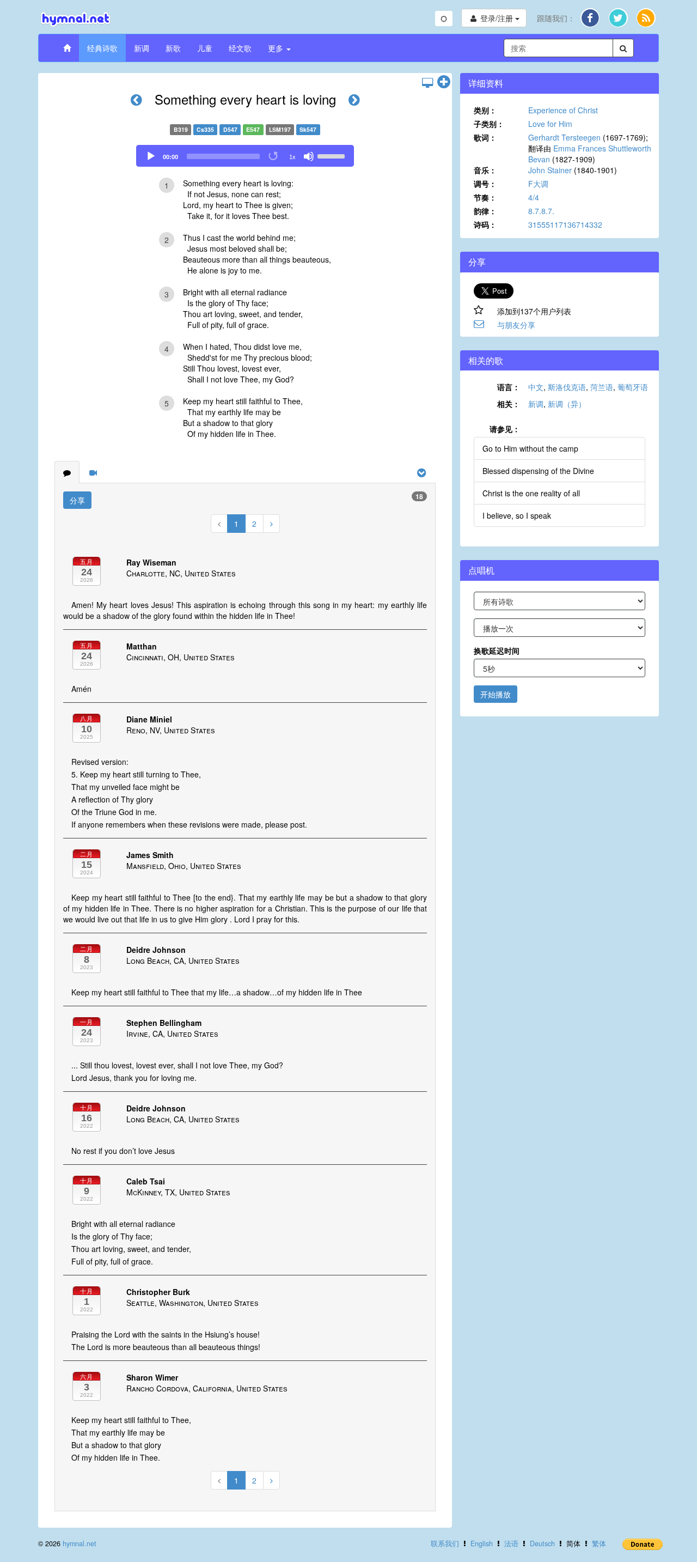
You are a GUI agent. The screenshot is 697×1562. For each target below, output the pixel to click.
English (481, 1543)
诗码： (485, 224)
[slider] (332, 155)
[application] (245, 156)
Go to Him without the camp (530, 448)
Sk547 (307, 129)
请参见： (505, 428)
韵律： (485, 210)
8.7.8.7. (541, 210)
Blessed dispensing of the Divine (538, 470)
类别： (485, 110)
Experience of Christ (563, 110)
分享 (77, 500)
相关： (508, 403)
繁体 (599, 1543)
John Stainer (550, 170)
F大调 (538, 183)
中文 (535, 386)
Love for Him (550, 123)
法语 (511, 1543)
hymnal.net (79, 1543)
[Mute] (308, 156)
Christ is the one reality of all (531, 493)
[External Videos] (93, 472)
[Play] (150, 156)
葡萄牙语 (632, 386)
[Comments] (67, 472)
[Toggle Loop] (273, 156)
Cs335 (205, 129)
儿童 (204, 47)
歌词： (485, 137)
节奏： (485, 197)
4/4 (533, 197)
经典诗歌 (102, 47)
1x (292, 157)
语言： (508, 386)
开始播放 (495, 694)
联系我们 (445, 1543)
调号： (485, 183)
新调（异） (567, 403)
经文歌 (240, 47)
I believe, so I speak (516, 515)
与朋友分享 (516, 324)
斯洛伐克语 (567, 386)
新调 (141, 47)
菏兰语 (601, 386)
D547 (230, 129)
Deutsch (542, 1543)
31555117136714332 (565, 224)
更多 (276, 47)
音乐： (485, 170)
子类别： (489, 123)
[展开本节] (443, 82)
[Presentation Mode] (427, 82)
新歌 (173, 47)
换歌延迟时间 (496, 650)
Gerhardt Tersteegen (564, 137)
